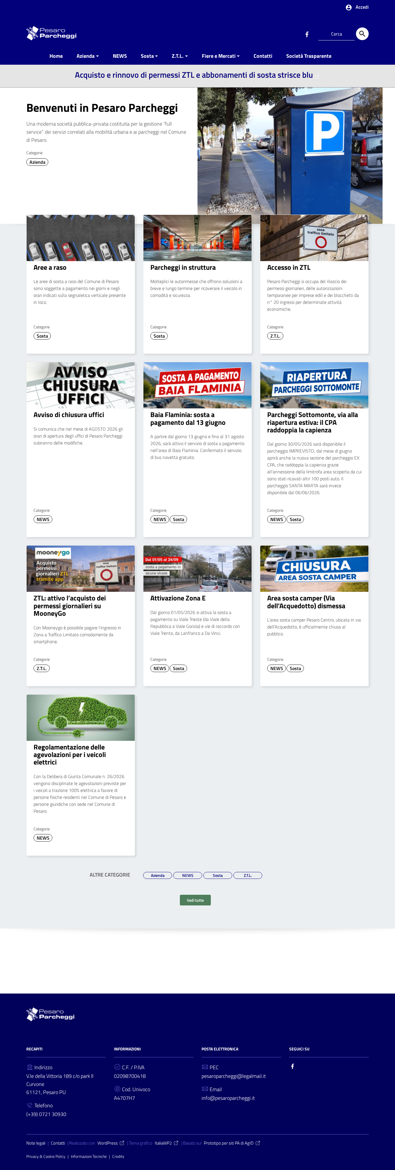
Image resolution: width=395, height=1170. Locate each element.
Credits (118, 1156)
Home (56, 56)
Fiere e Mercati (219, 56)
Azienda (86, 56)
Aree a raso (50, 267)
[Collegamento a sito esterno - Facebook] (306, 33)
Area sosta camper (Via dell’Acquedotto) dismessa (306, 602)
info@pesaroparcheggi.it (228, 1098)
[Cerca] (362, 33)
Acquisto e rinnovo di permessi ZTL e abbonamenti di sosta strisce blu (194, 74)
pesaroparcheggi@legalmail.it (234, 1076)
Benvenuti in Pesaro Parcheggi (102, 107)
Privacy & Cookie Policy (45, 1156)
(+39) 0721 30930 (46, 1114)
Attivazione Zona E (178, 598)
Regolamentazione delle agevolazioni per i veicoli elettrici (70, 754)
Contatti (263, 56)
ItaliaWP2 (163, 1143)
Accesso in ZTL (288, 267)
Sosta (147, 56)
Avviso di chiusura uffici (69, 414)
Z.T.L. (178, 56)
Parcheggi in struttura (183, 267)
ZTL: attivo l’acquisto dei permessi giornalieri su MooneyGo (70, 605)
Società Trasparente (308, 56)
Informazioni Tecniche (89, 1156)
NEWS (120, 56)
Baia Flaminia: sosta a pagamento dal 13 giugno (188, 418)
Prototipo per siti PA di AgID (229, 1143)
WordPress (107, 1143)
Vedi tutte (195, 900)
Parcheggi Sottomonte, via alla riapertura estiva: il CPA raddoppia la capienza (312, 422)
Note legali (35, 1143)
